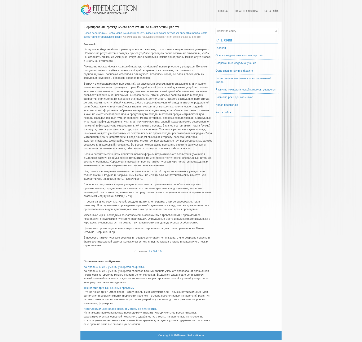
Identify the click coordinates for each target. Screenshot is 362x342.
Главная (223, 11)
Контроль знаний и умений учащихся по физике (114, 266)
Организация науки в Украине (234, 70)
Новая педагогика (246, 11)
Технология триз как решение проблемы (109, 287)
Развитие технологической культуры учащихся (245, 89)
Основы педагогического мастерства (239, 55)
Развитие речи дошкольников (234, 97)
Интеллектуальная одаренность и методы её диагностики (120, 308)
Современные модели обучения (236, 63)
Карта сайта (271, 11)
